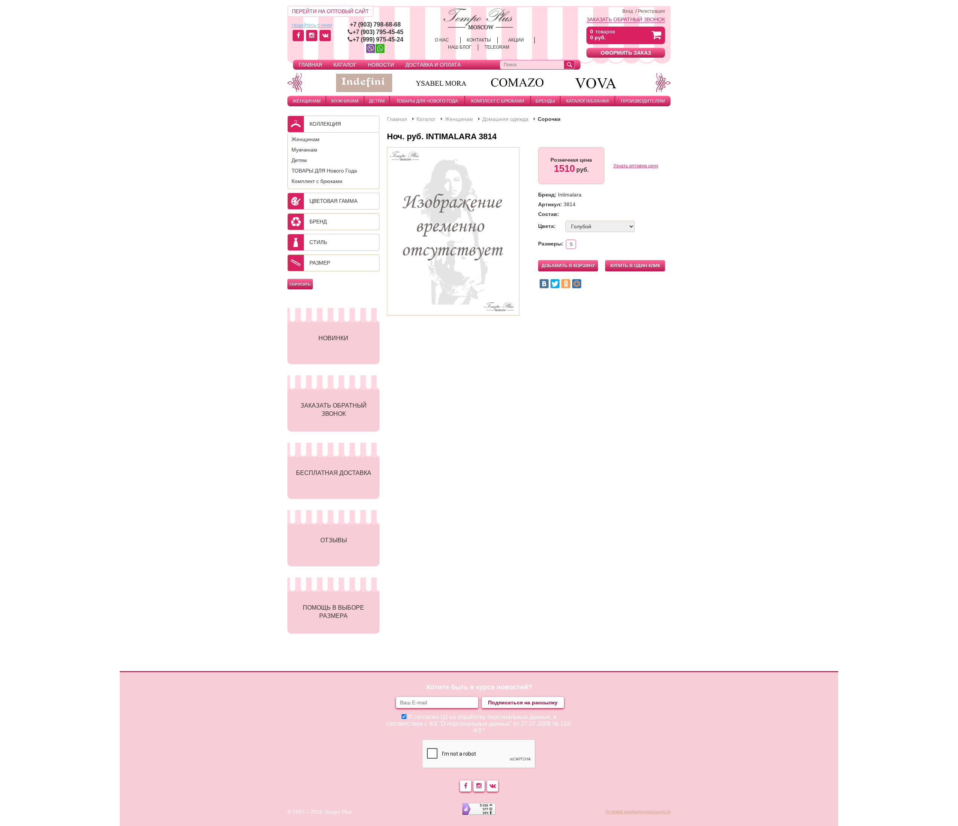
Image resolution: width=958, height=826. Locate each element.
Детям (377, 101)
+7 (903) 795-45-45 (378, 32)
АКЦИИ (516, 40)
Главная (310, 65)
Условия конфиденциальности (638, 811)
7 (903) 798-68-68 (377, 24)
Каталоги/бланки (587, 101)
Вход (627, 11)
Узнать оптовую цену (635, 165)
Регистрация (651, 11)
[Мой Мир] (576, 283)
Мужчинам (345, 101)
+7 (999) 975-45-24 (378, 39)
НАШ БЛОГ (460, 47)
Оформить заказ (626, 53)
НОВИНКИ (333, 338)
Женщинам (307, 101)
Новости (381, 65)
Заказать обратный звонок (625, 19)
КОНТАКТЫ (479, 40)
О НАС (442, 40)
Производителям (643, 101)
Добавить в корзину (568, 265)
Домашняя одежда (505, 119)
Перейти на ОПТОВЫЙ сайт (330, 11)
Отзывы (333, 540)
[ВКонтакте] (544, 283)
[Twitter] (554, 283)
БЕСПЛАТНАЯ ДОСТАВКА (333, 473)
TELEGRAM (497, 47)
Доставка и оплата (433, 65)
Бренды (545, 101)
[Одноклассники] (565, 283)
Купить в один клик (635, 265)
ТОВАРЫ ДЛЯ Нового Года (427, 101)
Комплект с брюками (497, 101)
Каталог (345, 65)
